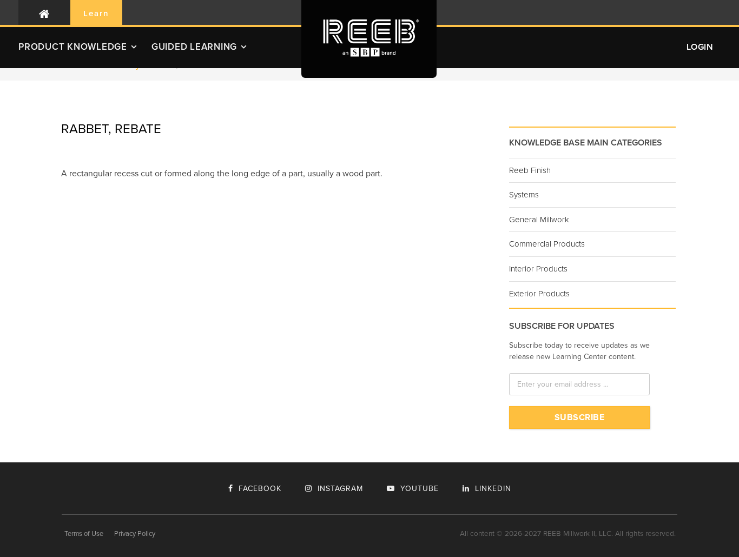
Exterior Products (539, 294)
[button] (84, 51)
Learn (96, 13)
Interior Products (538, 269)
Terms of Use (83, 533)
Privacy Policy (134, 533)
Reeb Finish (530, 170)
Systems (524, 195)
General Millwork (539, 219)
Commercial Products (547, 244)
